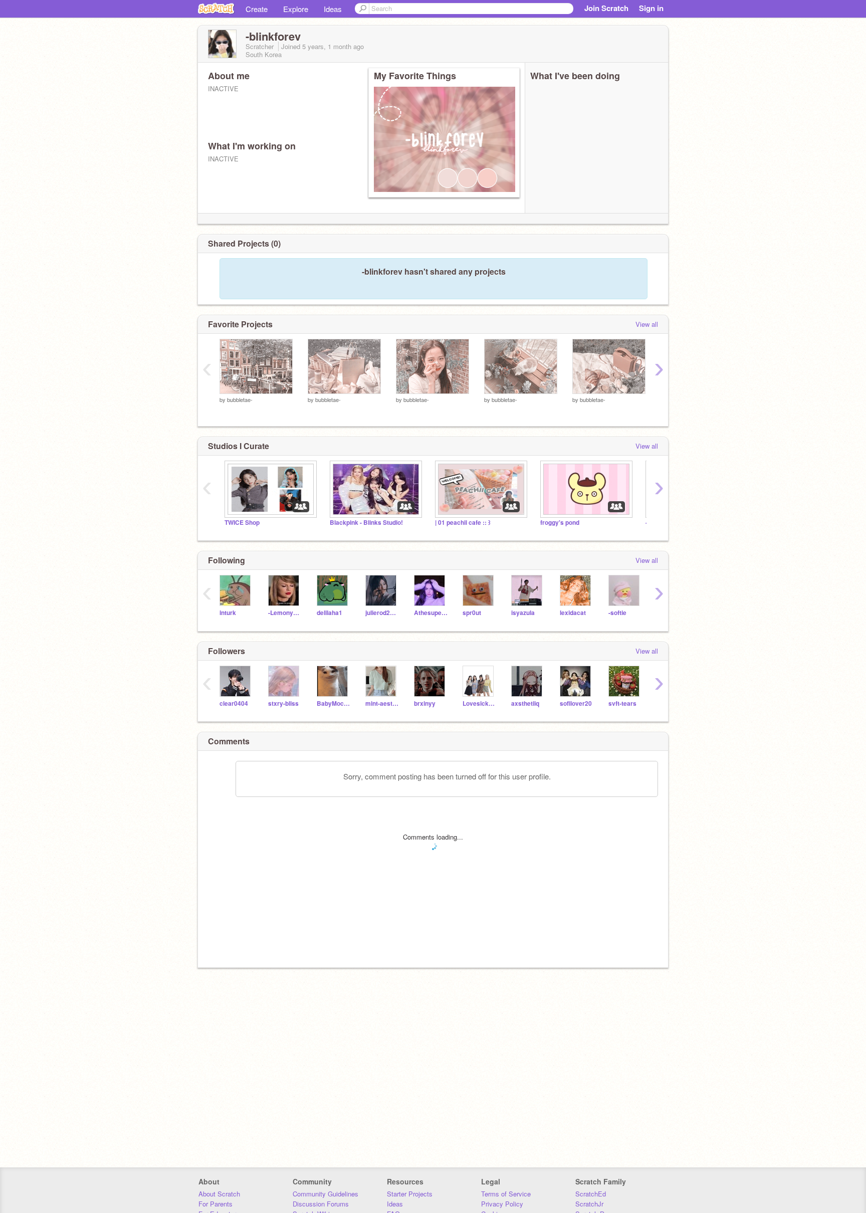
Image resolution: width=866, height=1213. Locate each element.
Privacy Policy (502, 1203)
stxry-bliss (283, 703)
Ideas (333, 9)
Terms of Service (506, 1193)
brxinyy (425, 703)
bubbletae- (240, 399)
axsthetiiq (525, 703)
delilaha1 (329, 613)
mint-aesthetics (382, 703)
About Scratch (219, 1193)
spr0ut (472, 613)
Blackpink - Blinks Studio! (366, 522)
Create (257, 9)
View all (646, 324)
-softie (617, 613)
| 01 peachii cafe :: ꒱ (463, 522)
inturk (228, 613)
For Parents (215, 1203)
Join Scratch (606, 8)
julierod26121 (382, 613)
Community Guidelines (325, 1193)
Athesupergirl (431, 613)
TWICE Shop (242, 522)
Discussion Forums (321, 1203)
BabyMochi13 (333, 703)
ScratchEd (590, 1193)
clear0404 (234, 703)
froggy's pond (559, 522)
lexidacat (573, 613)
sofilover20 (576, 703)
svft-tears (622, 703)
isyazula (523, 613)
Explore (295, 9)
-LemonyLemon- (285, 613)
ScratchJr (589, 1203)
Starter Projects (409, 1193)
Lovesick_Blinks (479, 703)
